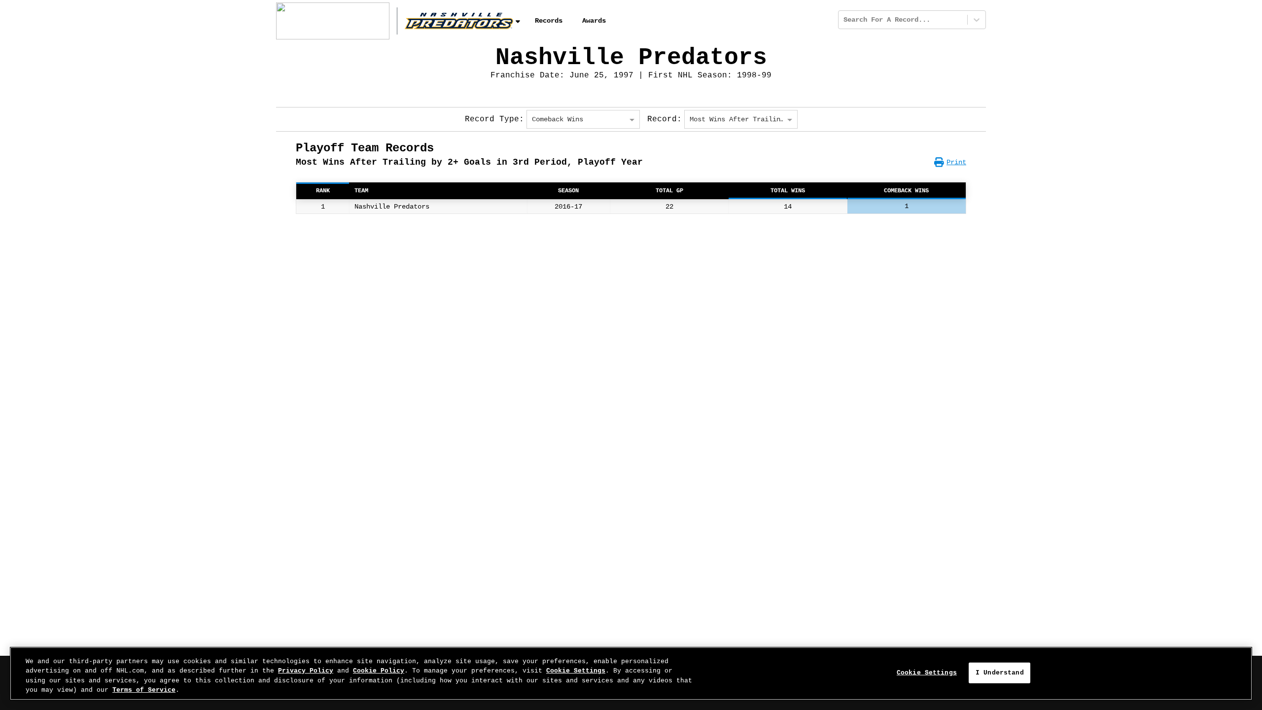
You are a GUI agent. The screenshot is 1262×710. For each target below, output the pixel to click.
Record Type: (494, 119)
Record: (664, 119)
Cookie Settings (575, 670)
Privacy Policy (305, 670)
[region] (631, 673)
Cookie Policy (378, 670)
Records (548, 21)
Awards (594, 21)
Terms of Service (143, 690)
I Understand (1000, 672)
